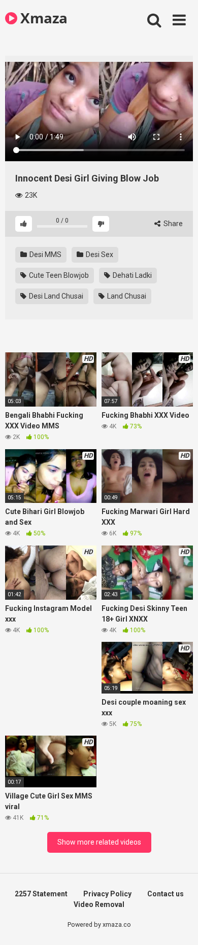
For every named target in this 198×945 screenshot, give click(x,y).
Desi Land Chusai (55, 296)
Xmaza (42, 17)
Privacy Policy (107, 894)
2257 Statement (41, 894)
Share (172, 224)
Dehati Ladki (131, 275)
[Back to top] (179, 924)
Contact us (165, 894)
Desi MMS (44, 254)
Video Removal (99, 904)
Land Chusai (126, 296)
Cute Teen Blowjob (58, 275)
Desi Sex (98, 254)
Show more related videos (99, 842)
